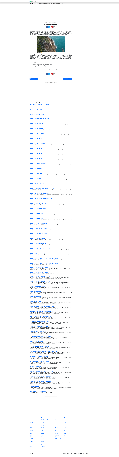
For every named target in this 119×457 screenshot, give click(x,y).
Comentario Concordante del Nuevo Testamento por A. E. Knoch (42, 188)
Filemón (65, 422)
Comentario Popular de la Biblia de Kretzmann (39, 267)
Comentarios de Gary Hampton (36, 301)
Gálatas (56, 430)
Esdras (31, 439)
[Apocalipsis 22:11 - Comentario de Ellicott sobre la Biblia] (47, 27)
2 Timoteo (65, 419)
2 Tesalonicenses (58, 438)
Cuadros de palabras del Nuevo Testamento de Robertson (41, 311)
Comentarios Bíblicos (37, 3)
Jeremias (42, 422)
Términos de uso (66, 453)
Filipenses (56, 433)
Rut (30, 428)
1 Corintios (57, 427)
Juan (55, 422)
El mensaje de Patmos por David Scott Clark (38, 331)
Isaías (42, 420)
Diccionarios (45, 1)
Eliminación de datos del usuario (83, 453)
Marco (56, 419)
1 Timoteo (65, 417)
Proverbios (31, 447)
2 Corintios (57, 428)
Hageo (42, 443)
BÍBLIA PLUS (32, 3)
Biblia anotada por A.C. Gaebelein (36, 109)
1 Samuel (31, 430)
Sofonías (42, 441)
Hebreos (65, 424)
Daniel (42, 427)
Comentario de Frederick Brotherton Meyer (38, 223)
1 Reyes (31, 433)
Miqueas (42, 436)
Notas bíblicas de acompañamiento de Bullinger (39, 356)
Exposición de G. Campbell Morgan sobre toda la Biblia (40, 336)
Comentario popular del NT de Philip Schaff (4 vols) (40, 276)
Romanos (56, 425)
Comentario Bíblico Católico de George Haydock (39, 118)
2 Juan (65, 432)
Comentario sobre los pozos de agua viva (38, 286)
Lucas (56, 420)
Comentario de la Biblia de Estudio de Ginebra (39, 233)
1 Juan (65, 430)
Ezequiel (42, 425)
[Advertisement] (59, 11)
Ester (30, 443)
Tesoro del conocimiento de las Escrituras (38, 391)
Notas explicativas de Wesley (35, 366)
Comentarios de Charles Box (35, 291)
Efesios (56, 432)
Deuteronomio (32, 424)
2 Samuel (31, 432)
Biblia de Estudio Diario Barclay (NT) (37, 114)
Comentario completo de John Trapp (37, 183)
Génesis (31, 417)
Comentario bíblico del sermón (36, 173)
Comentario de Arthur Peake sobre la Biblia (38, 203)
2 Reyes (31, 435)
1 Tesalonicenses (58, 436)
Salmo (31, 446)
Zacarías (42, 444)
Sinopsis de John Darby (34, 386)
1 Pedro (65, 427)
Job (30, 444)
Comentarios (39, 1)
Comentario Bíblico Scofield (35, 178)
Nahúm (42, 438)
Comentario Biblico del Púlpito (36, 168)
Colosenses (57, 435)
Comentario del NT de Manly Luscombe (37, 253)
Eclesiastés (43, 417)
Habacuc (42, 439)
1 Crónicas (31, 436)
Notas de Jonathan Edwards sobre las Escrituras (39, 361)
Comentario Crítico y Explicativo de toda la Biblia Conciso (41, 198)
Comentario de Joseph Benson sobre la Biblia (38, 228)
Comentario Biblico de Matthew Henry (37, 143)
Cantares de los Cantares (45, 419)
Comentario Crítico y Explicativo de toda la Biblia (39, 193)
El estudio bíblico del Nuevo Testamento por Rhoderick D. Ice (42, 326)
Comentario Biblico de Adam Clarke (37, 123)
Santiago (65, 425)
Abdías (42, 433)
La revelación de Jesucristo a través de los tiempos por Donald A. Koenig (44, 351)
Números (31, 422)
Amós (42, 432)
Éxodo (31, 419)
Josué (30, 425)
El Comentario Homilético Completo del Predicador (40, 321)
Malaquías (43, 446)
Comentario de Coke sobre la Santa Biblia (38, 208)
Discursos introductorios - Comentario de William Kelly (41, 316)
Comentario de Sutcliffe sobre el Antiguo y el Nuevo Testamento (42, 248)
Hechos (56, 424)
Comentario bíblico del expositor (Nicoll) (38, 163)
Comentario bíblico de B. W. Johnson (37, 133)
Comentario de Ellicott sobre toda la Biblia (48, 3)
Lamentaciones (44, 424)
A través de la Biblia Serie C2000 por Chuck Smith (39, 104)
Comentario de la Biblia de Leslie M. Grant (38, 238)
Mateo (56, 417)
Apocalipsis (58, 3)
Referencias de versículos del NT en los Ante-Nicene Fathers (42, 371)
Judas (64, 435)
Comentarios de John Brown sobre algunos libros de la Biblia (42, 306)
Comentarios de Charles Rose (35, 296)
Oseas (42, 428)
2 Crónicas (31, 438)
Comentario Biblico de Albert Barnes (37, 128)
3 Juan (65, 433)
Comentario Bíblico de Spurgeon (36, 148)
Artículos (50, 1)
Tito (64, 420)
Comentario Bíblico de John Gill (36, 138)
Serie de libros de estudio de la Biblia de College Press (40, 376)
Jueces (31, 427)
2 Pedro (65, 428)
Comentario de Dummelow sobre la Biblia (38, 213)
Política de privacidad (73, 453)
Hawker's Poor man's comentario (36, 341)
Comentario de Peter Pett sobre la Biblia (38, 243)
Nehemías (31, 441)
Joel (42, 430)
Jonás (42, 435)
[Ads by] (40, 52)
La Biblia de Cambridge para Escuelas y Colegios (39, 346)
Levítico (31, 420)
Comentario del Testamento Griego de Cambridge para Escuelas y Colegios (44, 258)
